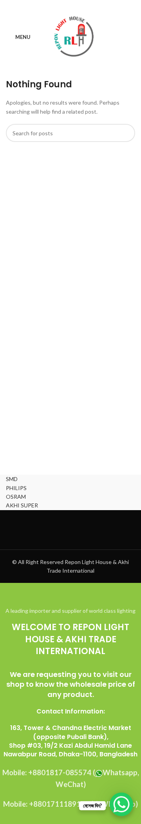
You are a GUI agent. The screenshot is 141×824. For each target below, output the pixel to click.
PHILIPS (16, 488)
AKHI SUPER (22, 505)
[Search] (133, 37)
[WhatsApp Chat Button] (121, 804)
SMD (12, 479)
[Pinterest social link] (70, 6)
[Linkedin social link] (80, 6)
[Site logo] (73, 36)
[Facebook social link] (51, 6)
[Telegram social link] (90, 6)
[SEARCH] (126, 133)
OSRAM (16, 496)
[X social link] (60, 6)
